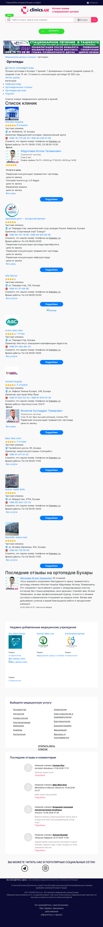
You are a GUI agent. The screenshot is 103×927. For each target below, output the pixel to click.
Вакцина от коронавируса (61, 736)
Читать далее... (13, 77)
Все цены (11, 193)
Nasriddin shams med (16, 537)
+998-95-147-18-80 (19, 234)
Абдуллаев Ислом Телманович (41, 151)
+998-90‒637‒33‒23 (20, 502)
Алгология (18, 713)
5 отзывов (22, 384)
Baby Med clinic (13, 438)
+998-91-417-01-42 (19, 454)
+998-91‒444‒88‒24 (20, 346)
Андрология (60, 709)
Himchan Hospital (14, 122)
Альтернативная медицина (21, 724)
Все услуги (11, 298)
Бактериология (62, 721)
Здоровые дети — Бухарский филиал (25, 218)
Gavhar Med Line (45, 633)
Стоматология (15, 656)
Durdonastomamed (74, 633)
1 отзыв (21, 333)
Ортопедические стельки (18, 87)
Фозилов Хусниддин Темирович (41, 410)
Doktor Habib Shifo (15, 489)
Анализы (17, 730)
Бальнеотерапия (62, 725)
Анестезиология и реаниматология (63, 715)
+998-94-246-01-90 (40, 138)
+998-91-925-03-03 (19, 397)
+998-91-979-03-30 (40, 397)
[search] (94, 19)
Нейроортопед (13, 84)
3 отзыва (21, 441)
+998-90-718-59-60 (19, 550)
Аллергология (20, 718)
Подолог (9, 93)
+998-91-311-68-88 (19, 288)
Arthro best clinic (14, 330)
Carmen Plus (58, 765)
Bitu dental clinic (17, 658)
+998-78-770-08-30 (19, 138)
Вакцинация (60, 730)
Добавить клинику (54, 31)
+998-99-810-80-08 (40, 234)
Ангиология (19, 734)
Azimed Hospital (13, 381)
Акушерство (19, 709)
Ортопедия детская (15, 90)
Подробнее (51, 199)
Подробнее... (41, 775)
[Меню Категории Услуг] (9, 19)
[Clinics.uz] (27, 11)
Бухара (84, 19)
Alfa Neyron (11, 275)
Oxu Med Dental (17, 633)
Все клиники (34, 880)
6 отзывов (22, 125)
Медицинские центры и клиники (20, 57)
